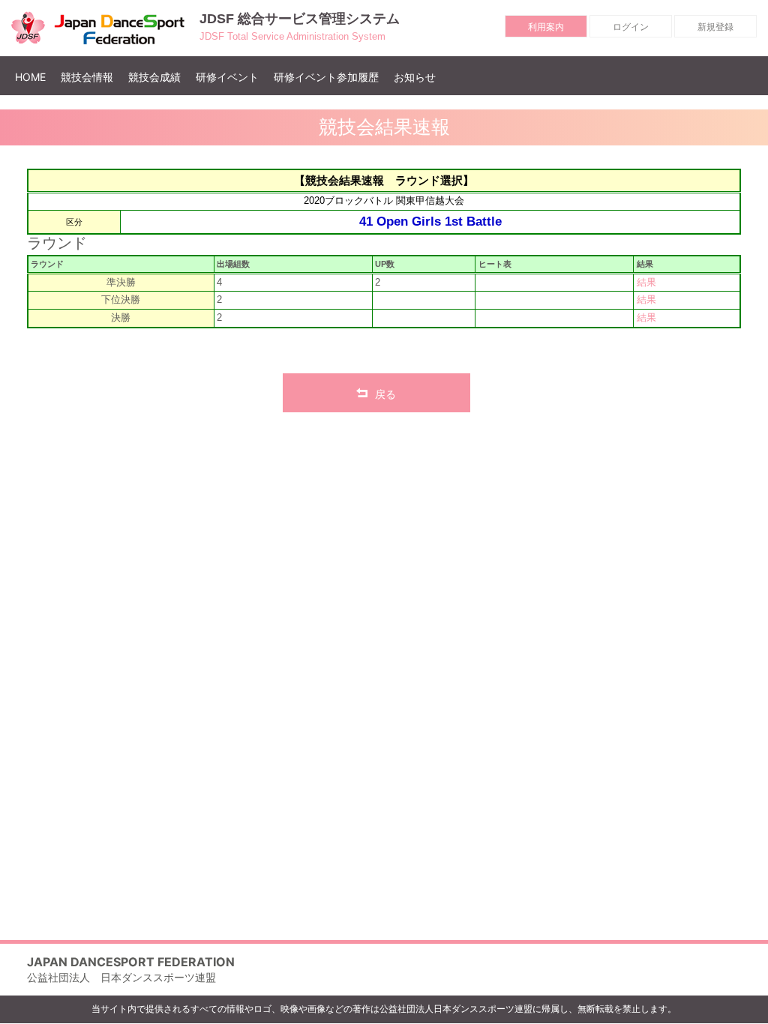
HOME (34, 76)
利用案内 (546, 26)
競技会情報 (87, 76)
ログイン (631, 26)
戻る (385, 394)
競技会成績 (154, 76)
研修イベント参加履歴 (326, 76)
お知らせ (415, 76)
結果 (646, 282)
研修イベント (227, 76)
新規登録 (716, 26)
